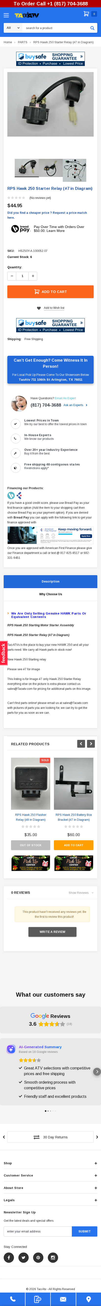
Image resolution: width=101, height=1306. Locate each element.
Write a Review (52, 932)
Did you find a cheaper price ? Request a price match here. (47, 215)
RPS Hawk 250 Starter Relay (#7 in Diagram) (63, 42)
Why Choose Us (50, 594)
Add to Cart (54, 292)
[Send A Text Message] (37, 1299)
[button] (50, 59)
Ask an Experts (73, 405)
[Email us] (63, 1299)
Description (50, 581)
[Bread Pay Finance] (11, 495)
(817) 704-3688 (46, 405)
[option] (50, 104)
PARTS (22, 42)
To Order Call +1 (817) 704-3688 (50, 3)
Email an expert (65, 398)
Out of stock (30, 845)
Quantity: (14, 267)
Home (8, 42)
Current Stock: (19, 257)
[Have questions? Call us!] (12, 1299)
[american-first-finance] (19, 495)
